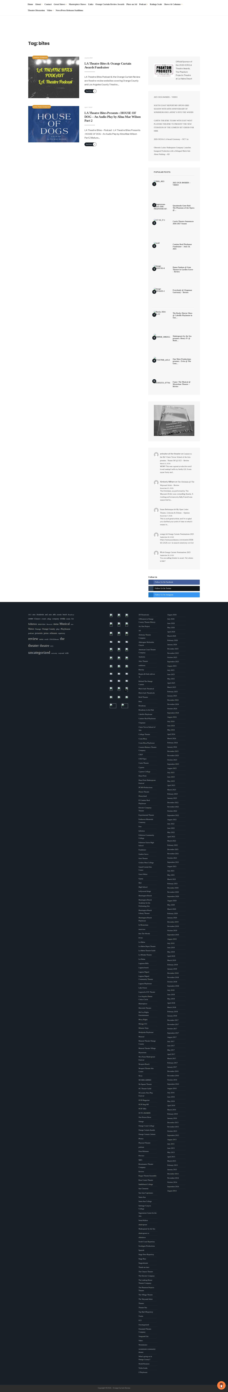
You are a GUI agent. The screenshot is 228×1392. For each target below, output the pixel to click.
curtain (68, 619)
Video (49, 10)
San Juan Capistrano (146, 1193)
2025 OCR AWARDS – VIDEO (165, 97)
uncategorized (39, 652)
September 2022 (173, 815)
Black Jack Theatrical (146, 689)
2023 (29, 614)
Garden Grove (143, 854)
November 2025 (173, 653)
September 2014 (173, 1187)
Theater (40, 107)
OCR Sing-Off (144, 1104)
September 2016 (173, 1084)
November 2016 (173, 1076)
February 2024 (172, 743)
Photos (141, 1139)
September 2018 (173, 986)
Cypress (141, 767)
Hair (140, 883)
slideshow (142, 1237)
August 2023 (172, 768)
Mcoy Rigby (143, 1019)
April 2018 (171, 1003)
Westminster (143, 1345)
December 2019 (173, 922)
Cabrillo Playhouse (145, 714)
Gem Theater (143, 858)
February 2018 (172, 1012)
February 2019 (172, 965)
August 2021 (172, 866)
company (55, 619)
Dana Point (142, 776)
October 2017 (172, 1029)
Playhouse (65, 629)
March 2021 (171, 879)
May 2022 (171, 832)
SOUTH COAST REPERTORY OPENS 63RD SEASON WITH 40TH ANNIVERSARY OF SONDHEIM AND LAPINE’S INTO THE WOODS (173, 108)
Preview (141, 1156)
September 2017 (173, 1033)
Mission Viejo (144, 1028)
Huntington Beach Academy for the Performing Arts (145, 903)
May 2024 (171, 730)
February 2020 (172, 913)
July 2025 (170, 670)
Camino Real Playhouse (147, 719)
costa (62, 618)
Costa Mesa (143, 739)
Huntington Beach (145, 896)
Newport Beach (144, 1064)
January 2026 (172, 645)
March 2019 (171, 960)
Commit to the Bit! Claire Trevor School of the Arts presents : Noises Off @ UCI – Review (176, 457)
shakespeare (143, 1225)
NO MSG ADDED (145, 1080)
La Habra (142, 942)
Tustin (141, 1316)
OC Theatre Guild (145, 1089)
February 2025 (172, 692)
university (54, 653)
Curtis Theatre (144, 763)
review (33, 639)
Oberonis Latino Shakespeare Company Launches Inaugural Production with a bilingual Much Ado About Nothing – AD (172, 150)
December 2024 (173, 700)
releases (53, 633)
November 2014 (173, 1178)
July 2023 (170, 773)
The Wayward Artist (146, 1299)
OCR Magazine (144, 1100)
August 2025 (172, 666)
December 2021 (173, 849)
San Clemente (143, 1189)
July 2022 (170, 824)
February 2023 (172, 794)
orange (162, 534)
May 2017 (171, 1050)
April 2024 (171, 734)
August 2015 (172, 1140)
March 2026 (171, 636)
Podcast (142, 4)
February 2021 (172, 884)
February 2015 (172, 1165)
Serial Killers (143, 1220)
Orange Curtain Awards (147, 1130)
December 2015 (173, 1123)
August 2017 (172, 1037)
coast (44, 619)
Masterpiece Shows (77, 4)
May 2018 (171, 999)
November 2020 (173, 892)
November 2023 (173, 755)
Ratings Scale (156, 4)
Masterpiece (143, 1004)
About (38, 4)
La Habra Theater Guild (147, 951)
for (72, 619)
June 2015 (171, 1148)
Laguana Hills (144, 963)
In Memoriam (143, 925)
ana (33, 614)
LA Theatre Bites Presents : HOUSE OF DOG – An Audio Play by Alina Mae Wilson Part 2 (112, 116)
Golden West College (146, 863)
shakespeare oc (144, 1233)
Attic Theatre (143, 661)
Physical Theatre (144, 1143)
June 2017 (171, 1046)
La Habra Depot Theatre (147, 946)
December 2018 (173, 973)
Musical (65, 623)
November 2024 (173, 704)
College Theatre (144, 734)
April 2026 (171, 632)
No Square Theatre (145, 1084)
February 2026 (172, 640)
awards (59, 615)
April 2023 (171, 785)
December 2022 (173, 803)
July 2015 (170, 1144)
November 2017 (173, 1024)
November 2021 (173, 854)
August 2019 (172, 939)
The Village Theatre (146, 1295)
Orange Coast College (146, 1126)
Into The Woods (144, 934)
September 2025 (173, 662)
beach (65, 615)
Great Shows (59, 4)
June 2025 (171, 674)
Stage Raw (142, 1259)
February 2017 (172, 1063)
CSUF (141, 755)
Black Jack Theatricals (147, 693)
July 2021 (170, 871)
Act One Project (144, 626)
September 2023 (173, 764)
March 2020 (171, 909)
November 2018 (173, 977)
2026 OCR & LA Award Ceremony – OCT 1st (171, 139)
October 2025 (172, 657)
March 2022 (171, 841)
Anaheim (40, 614)
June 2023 (171, 777)
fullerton (32, 624)
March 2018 (171, 1007)
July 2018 (170, 990)
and (46, 615)
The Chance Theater (146, 1272)
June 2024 (171, 726)
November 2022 (173, 807)
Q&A (140, 1160)
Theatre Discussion (36, 10)
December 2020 (173, 888)
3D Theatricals (144, 615)
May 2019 (171, 952)
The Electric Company (147, 1276)
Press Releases (144, 1151)
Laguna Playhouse (145, 984)
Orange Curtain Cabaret (147, 1134)
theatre (44, 646)
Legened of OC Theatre (147, 992)
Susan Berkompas (166, 509)
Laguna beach (144, 968)
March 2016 (171, 1110)
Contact (48, 4)
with (66, 653)
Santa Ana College (145, 1201)
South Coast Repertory (147, 1242)
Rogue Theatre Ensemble (147, 1176)
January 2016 (172, 1118)
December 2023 (173, 751)
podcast (35, 107)
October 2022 (172, 811)
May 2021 (171, 875)
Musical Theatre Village (147, 1048)
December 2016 (173, 1071)
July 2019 (170, 943)
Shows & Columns (172, 4)
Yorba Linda (143, 1368)
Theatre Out (143, 1308)
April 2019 (171, 956)
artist (50, 615)
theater (33, 645)
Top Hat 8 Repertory (146, 1312)
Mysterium (142, 1053)
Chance (37, 619)
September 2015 (173, 1135)
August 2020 (172, 901)
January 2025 (172, 696)
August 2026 (172, 615)
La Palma (142, 959)
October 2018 (172, 982)
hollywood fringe (145, 891)
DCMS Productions (145, 787)
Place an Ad (131, 4)
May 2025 (171, 679)
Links (90, 4)
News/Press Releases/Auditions (69, 10)
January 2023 (172, 798)
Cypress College (144, 772)
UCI (51, 646)
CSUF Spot (142, 759)
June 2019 (171, 948)
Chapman (142, 723)
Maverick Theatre (145, 1008)
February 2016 (172, 1114)
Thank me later (144, 1267)
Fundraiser (36, 57)
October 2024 (172, 709)
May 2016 (171, 1101)
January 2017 (172, 1067)
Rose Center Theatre (146, 1180)
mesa (55, 624)
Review (141, 1172)
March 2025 (171, 687)
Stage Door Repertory (146, 1254)
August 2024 (172, 717)
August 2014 (172, 1191)
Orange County (48, 629)
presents (39, 633)
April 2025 (171, 683)
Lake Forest (143, 988)
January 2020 (172, 918)
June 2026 (171, 623)
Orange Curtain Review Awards (109, 4)
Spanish (141, 1250)
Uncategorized (43, 57)
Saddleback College (146, 1184)
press (46, 633)
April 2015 (171, 1157)
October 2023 (172, 760)
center (30, 619)
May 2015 (171, 1152)
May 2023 (171, 781)
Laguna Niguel (144, 972)
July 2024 (170, 721)
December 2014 (173, 1174)
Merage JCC (143, 1024)
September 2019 (173, 935)
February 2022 (172, 845)
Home (30, 4)
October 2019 (172, 930)
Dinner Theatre (144, 792)
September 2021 (173, 862)
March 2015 (171, 1161)
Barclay (141, 670)
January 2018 (172, 1016)
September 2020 (173, 896)
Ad (140, 631)
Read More (90, 91)
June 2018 (171, 995)
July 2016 (170, 1093)
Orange (38, 629)
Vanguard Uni (143, 1336)
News (31, 628)
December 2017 (173, 1020)
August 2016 (172, 1088)
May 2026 (171, 628)
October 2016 (172, 1080)
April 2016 (171, 1105)
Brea (140, 701)
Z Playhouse (143, 1372)
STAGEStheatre (54, 639)
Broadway (71, 614)
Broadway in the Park (146, 710)
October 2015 (172, 1131)
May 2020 (171, 905)
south (46, 639)
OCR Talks (142, 1109)
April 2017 (171, 1054)
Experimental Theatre (146, 815)
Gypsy (141, 879)
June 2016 (171, 1097)
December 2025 (173, 649)
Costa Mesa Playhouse (147, 743)
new (72, 624)
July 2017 (170, 1041)
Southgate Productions (147, 1246)
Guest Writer (143, 874)
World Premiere (144, 1364)
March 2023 (171, 790)
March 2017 (171, 1058)
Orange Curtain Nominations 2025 (181, 534)
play (58, 629)
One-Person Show (145, 1117)
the (62, 639)
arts (54, 614)
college (49, 619)
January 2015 (172, 1170)
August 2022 (172, 820)
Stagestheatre (143, 1263)
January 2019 (172, 969)
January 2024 (172, 747)
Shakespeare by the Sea (147, 1229)
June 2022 (171, 828)
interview (42, 624)
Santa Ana (142, 1197)
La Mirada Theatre (145, 955)
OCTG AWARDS (144, 1113)
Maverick (49, 624)
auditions (142, 665)
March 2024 (171, 738)
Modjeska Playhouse (146, 1032)
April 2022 (171, 837)
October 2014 (172, 1182)
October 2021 (172, 858)
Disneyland (143, 796)
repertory (61, 633)
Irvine (141, 938)
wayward (61, 653)
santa (41, 639)
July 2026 (170, 619)
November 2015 (173, 1127)
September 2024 (173, 713)
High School (143, 887)
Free (140, 827)
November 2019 (173, 926)
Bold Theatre (143, 697)
